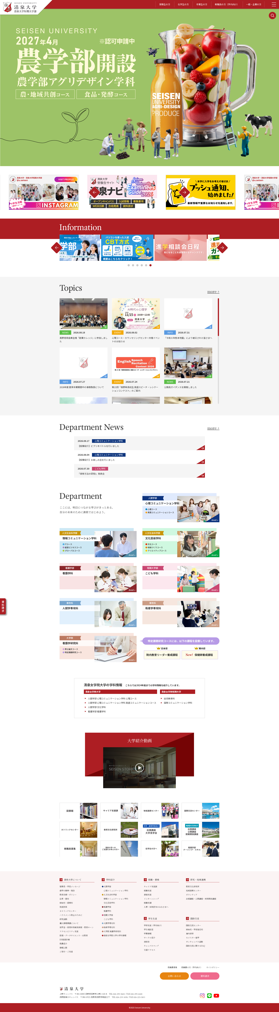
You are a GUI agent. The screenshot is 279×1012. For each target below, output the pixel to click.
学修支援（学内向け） (153, 925)
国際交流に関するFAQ (195, 945)
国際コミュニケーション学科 (178, 702)
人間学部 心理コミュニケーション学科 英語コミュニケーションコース (122, 702)
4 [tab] (142, 265)
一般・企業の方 (253, 4)
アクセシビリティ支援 (69, 931)
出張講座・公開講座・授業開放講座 (201, 898)
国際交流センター (193, 925)
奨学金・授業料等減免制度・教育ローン (77, 927)
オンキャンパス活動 (194, 941)
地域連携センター (193, 890)
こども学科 (108, 919)
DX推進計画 (65, 939)
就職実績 (147, 902)
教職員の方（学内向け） (227, 4)
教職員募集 (172, 967)
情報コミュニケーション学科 (116, 898)
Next (94, 192)
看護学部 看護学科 (97, 711)
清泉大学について (72, 879)
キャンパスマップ (151, 945)
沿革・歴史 (64, 898)
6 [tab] (150, 265)
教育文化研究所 (192, 886)
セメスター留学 (192, 937)
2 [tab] (133, 265)
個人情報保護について (69, 923)
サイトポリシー (212, 967)
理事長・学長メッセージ (70, 886)
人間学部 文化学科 (97, 707)
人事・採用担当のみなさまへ (156, 906)
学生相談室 (148, 929)
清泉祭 (147, 941)
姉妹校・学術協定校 (194, 929)
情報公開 (63, 947)
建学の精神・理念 (67, 890)
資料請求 (205, 975)
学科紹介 (110, 879)
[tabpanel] (139, 248)
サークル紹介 (149, 937)
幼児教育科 (169, 698)
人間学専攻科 (108, 923)
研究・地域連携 (198, 879)
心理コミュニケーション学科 (116, 890)
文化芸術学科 (109, 902)
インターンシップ (151, 898)
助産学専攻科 (108, 927)
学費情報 (147, 933)
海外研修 (190, 933)
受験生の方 (164, 4)
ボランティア (191, 894)
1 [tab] (129, 265)
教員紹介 (63, 943)
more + (213, 291)
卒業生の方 (201, 4)
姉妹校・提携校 (66, 902)
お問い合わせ (174, 975)
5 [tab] (146, 265)
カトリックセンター (68, 911)
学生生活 (152, 918)
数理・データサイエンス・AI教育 (74, 935)
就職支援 (147, 890)
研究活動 (63, 919)
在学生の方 (183, 4)
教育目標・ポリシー (68, 894)
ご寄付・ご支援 (66, 951)
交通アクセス (149, 949)
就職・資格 (153, 879)
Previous (184, 192)
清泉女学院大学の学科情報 (114, 935)
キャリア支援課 (150, 886)
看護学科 (107, 911)
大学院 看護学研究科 (111, 931)
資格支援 (147, 894)
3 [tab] (137, 265)
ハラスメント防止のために (71, 915)
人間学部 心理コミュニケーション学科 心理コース (112, 698)
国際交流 (194, 918)
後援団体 (63, 906)
